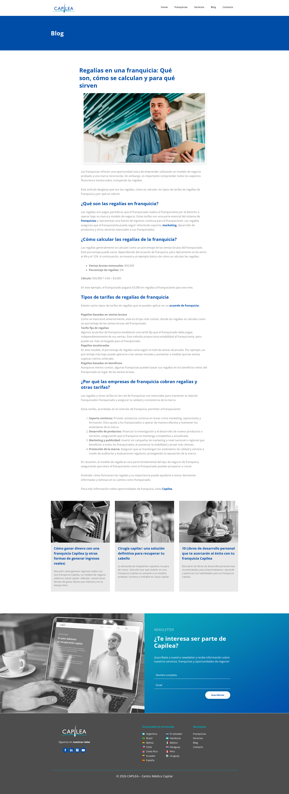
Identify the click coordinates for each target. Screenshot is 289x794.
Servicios (199, 7)
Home (164, 7)
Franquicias (180, 7)
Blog (213, 7)
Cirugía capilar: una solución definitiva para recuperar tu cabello (141, 553)
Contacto (228, 7)
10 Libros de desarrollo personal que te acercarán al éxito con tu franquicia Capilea (208, 553)
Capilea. (167, 489)
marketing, (169, 225)
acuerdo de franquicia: (184, 305)
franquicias (88, 221)
